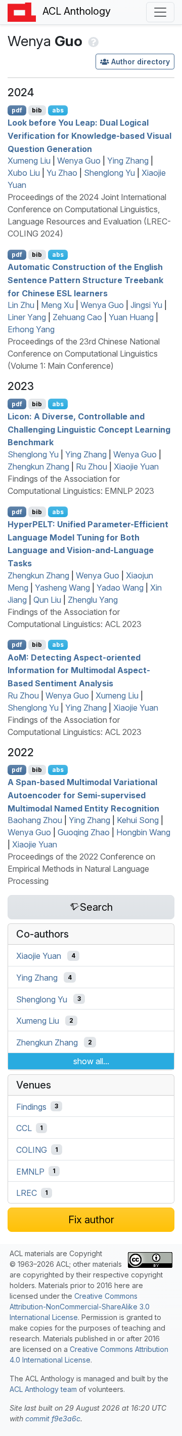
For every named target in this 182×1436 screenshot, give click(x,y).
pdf (17, 110)
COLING (31, 1150)
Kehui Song (138, 820)
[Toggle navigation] (160, 12)
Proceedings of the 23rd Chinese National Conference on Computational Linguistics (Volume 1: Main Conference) (84, 353)
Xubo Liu (24, 173)
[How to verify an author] (92, 41)
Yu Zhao (62, 173)
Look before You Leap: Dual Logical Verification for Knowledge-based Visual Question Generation (89, 135)
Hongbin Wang (143, 832)
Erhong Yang (31, 329)
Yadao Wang (120, 588)
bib (37, 110)
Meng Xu (57, 305)
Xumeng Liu (29, 161)
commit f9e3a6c (52, 1418)
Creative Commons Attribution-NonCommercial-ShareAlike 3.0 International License (80, 1307)
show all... (91, 1061)
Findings (31, 1106)
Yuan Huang (131, 317)
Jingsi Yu (146, 305)
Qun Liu (47, 600)
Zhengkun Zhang (38, 466)
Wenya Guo (79, 161)
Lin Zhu (21, 305)
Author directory (140, 61)
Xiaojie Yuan (136, 466)
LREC (26, 1193)
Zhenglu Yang (93, 600)
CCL (24, 1128)
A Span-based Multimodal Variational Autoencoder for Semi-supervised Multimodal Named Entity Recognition (83, 795)
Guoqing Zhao (84, 832)
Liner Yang (27, 317)
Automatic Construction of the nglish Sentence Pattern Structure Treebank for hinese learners (85, 280)
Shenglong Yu (109, 173)
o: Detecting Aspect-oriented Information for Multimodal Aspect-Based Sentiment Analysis (79, 670)
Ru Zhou (91, 466)
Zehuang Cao (77, 317)
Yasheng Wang (62, 588)
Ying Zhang (128, 161)
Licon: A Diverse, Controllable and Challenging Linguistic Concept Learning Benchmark (89, 429)
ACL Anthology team (43, 1389)
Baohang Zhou (35, 820)
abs (58, 110)
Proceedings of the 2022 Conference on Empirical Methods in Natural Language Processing (81, 868)
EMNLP (30, 1171)
